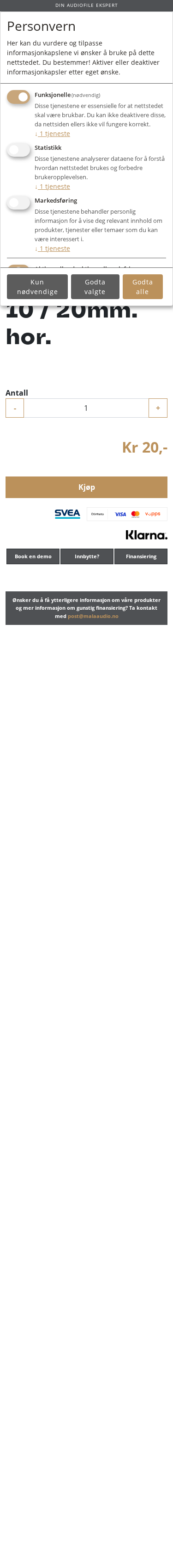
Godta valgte (95, 287)
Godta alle (142, 287)
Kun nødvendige (37, 287)
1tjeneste (52, 133)
